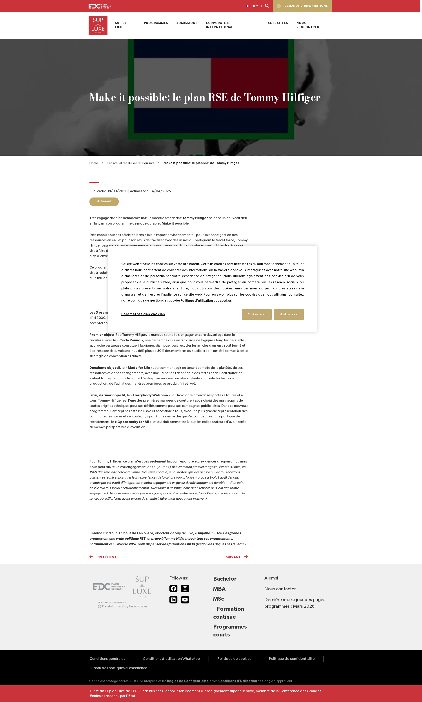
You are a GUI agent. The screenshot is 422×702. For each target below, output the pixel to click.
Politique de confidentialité (292, 659)
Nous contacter (280, 589)
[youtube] (185, 599)
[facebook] (173, 588)
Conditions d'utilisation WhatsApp (171, 659)
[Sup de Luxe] (98, 25)
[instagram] (185, 588)
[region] (212, 289)
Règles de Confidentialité (188, 681)
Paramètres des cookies (143, 314)
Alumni (271, 578)
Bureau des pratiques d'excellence (118, 668)
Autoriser (289, 314)
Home (93, 163)
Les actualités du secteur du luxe (131, 163)
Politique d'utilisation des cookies (206, 300)
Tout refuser (257, 314)
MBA (219, 589)
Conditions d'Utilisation (237, 681)
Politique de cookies (234, 659)
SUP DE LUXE (121, 25)
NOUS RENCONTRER (307, 25)
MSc (218, 599)
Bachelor (224, 579)
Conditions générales (107, 659)
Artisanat (104, 201)
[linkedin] (173, 599)
